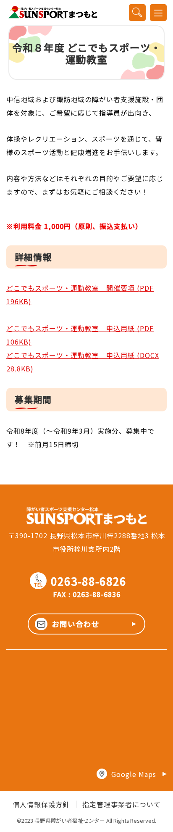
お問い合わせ (76, 624)
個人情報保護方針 (41, 804)
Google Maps (133, 774)
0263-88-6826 (80, 581)
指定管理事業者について (121, 804)
